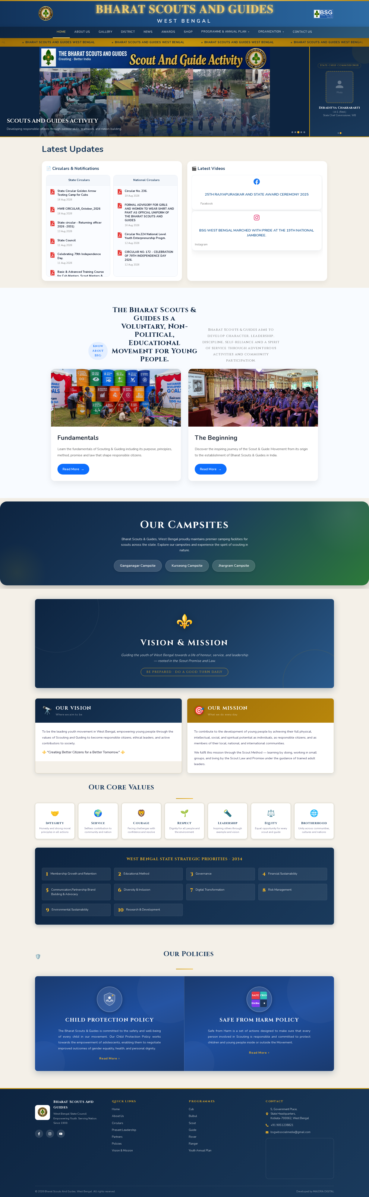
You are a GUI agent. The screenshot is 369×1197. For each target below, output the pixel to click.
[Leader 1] (338, 133)
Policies (117, 1144)
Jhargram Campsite (234, 565)
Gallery (105, 32)
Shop (188, 32)
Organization (271, 32)
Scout (192, 1123)
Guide (192, 1130)
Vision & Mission (122, 1151)
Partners (117, 1137)
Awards (168, 32)
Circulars (117, 1123)
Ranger (193, 1144)
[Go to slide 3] (298, 132)
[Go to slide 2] (295, 132)
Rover (192, 1137)
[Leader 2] (340, 133)
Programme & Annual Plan (225, 32)
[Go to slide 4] (301, 132)
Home (61, 32)
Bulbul (193, 1116)
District (128, 32)
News (148, 32)
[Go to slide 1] (292, 132)
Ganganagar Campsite (137, 565)
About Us (82, 32)
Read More (73, 469)
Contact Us (302, 32)
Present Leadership (124, 1130)
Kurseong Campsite (187, 565)
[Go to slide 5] (304, 132)
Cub (191, 1109)
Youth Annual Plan (200, 1151)
